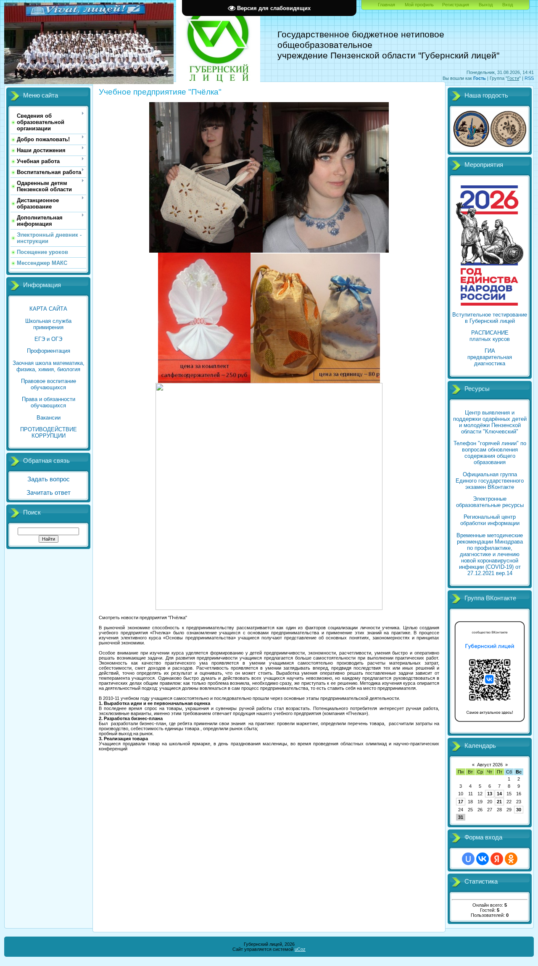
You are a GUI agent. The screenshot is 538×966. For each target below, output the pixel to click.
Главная (386, 4)
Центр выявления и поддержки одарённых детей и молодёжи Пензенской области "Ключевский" (490, 422)
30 (518, 809)
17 (460, 801)
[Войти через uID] (468, 859)
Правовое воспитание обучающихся (48, 384)
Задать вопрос (48, 479)
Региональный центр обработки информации (490, 520)
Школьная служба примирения (48, 324)
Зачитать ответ (48, 492)
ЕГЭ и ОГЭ (48, 339)
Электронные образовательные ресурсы (490, 502)
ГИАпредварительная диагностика (489, 357)
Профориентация (48, 351)
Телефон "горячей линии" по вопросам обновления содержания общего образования (490, 452)
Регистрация (455, 4)
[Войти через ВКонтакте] (482, 859)
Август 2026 (490, 764)
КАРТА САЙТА (48, 309)
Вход (507, 4)
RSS (529, 78)
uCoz (300, 949)
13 (489, 793)
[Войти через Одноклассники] (511, 859)
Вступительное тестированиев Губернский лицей (489, 317)
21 (499, 801)
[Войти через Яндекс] (497, 859)
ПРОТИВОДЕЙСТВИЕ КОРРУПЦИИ (48, 432)
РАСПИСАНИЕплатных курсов (489, 336)
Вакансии (49, 417)
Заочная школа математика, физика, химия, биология (48, 366)
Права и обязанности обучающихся (48, 402)
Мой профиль (419, 4)
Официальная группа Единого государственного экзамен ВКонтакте (490, 480)
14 (499, 793)
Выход (486, 4)
